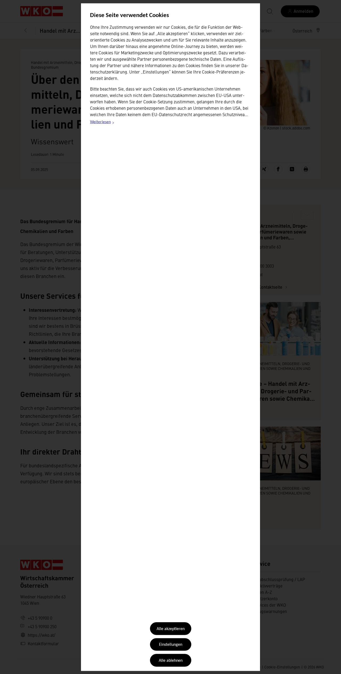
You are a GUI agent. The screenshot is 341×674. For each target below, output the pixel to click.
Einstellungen (170, 645)
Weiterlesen (102, 123)
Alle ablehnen (170, 660)
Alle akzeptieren (171, 629)
